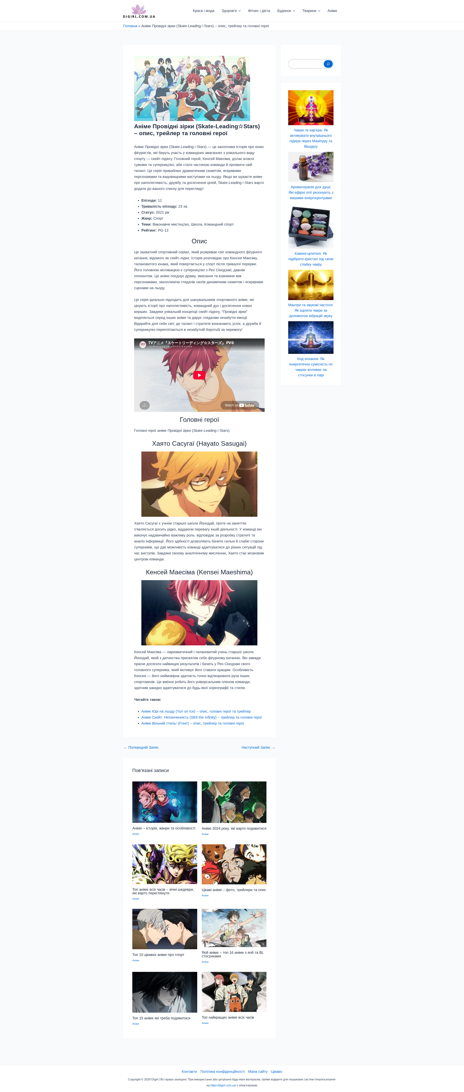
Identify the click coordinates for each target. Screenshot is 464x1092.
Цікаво (276, 1072)
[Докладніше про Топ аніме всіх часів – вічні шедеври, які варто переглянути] (164, 864)
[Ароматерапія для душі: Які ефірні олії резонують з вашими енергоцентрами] (311, 167)
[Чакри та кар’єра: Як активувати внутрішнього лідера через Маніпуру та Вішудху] (311, 107)
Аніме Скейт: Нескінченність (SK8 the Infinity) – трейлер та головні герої (201, 717)
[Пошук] (328, 64)
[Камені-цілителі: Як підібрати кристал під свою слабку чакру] (311, 226)
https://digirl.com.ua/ (223, 1085)
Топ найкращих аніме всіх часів (228, 1017)
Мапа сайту (258, 1072)
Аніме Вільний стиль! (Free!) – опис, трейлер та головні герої (192, 723)
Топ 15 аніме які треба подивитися (161, 1018)
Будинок (284, 11)
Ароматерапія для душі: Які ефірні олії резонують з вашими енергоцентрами (311, 192)
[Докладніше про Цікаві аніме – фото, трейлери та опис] (234, 864)
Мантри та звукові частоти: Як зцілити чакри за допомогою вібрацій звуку (311, 310)
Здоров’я (229, 11)
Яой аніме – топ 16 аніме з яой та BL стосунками (233, 954)
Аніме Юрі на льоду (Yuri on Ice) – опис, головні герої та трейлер (196, 711)
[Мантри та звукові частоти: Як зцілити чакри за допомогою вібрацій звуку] (311, 285)
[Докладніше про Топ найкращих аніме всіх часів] (234, 992)
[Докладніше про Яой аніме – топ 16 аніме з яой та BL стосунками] (234, 928)
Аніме (332, 11)
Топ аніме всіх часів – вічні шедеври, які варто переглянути (163, 891)
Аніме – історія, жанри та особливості (163, 828)
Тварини (309, 11)
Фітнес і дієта (259, 11)
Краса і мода (203, 11)
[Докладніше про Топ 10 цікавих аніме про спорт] (164, 929)
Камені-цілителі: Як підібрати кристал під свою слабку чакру (311, 258)
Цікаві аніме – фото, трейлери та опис (234, 890)
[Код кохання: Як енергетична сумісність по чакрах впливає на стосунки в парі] (311, 337)
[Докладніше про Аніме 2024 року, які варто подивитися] (234, 802)
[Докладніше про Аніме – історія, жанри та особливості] (164, 802)
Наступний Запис (258, 747)
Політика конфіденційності (222, 1072)
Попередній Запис (141, 747)
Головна (130, 26)
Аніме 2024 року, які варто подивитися (234, 828)
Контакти (189, 1072)
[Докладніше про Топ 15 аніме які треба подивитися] (164, 992)
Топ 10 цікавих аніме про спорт (158, 955)
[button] (239, 10)
